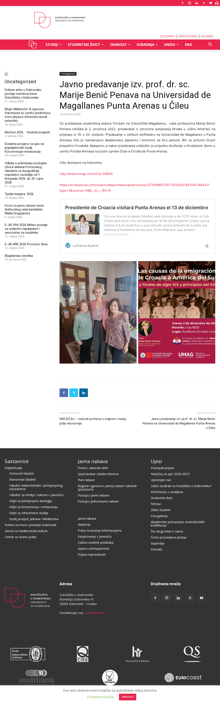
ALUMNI (207, 36)
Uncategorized (110, 56)
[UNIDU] (110, 20)
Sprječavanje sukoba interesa (98, 474)
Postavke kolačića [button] (100, 697)
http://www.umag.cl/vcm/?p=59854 (86, 174)
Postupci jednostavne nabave (98, 501)
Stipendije (157, 543)
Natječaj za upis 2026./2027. (170, 474)
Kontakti (156, 549)
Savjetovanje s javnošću (95, 536)
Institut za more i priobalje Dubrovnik (30, 525)
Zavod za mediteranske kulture (26, 531)
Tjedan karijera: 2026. (19, 194)
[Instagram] (189, 3)
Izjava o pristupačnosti (93, 548)
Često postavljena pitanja (168, 537)
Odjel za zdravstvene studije (28, 513)
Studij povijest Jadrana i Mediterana (33, 519)
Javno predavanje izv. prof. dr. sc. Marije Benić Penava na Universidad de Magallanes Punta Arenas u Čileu (179, 423)
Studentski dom (162, 498)
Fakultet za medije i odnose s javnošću (36, 495)
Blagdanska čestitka (19, 256)
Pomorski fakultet (21, 473)
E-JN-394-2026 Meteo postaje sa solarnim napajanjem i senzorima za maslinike (26, 229)
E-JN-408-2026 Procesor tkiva (26, 244)
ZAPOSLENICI (188, 36)
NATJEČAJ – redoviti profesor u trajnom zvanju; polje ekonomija (93, 421)
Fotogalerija (159, 516)
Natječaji (84, 524)
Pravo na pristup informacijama (100, 530)
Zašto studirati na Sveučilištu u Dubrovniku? (181, 486)
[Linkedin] (196, 3)
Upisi (156, 461)
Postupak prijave (162, 468)
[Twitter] (203, 3)
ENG (188, 44)
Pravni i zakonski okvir (93, 468)
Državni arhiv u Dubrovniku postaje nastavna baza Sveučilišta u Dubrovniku (23, 93)
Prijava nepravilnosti (92, 554)
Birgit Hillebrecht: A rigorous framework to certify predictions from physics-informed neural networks (27, 115)
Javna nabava (93, 461)
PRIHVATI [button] (128, 697)
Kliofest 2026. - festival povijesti (27, 132)
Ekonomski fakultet (22, 479)
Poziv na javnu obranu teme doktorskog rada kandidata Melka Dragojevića (24, 209)
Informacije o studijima (167, 492)
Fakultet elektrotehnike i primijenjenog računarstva (36, 487)
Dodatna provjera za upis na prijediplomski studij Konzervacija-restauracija (24, 147)
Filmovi (156, 504)
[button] (210, 45)
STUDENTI (167, 36)
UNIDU (34, 44)
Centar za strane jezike (21, 537)
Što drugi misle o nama (167, 531)
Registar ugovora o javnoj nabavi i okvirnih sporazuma (107, 487)
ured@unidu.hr (95, 613)
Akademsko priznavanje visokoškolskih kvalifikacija (178, 523)
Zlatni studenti (161, 510)
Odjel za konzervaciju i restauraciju (33, 507)
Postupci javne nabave (93, 495)
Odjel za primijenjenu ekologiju (30, 501)
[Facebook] (182, 3)
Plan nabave (86, 480)
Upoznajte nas (161, 480)
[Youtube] (211, 3)
